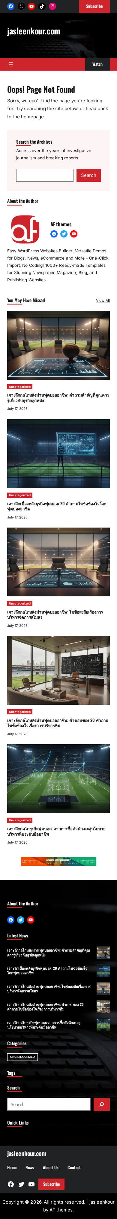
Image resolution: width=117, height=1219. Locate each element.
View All (103, 300)
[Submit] (102, 1104)
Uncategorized (20, 386)
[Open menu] (10, 64)
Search (88, 175)
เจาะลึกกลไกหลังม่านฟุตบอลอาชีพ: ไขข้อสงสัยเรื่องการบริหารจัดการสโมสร (55, 614)
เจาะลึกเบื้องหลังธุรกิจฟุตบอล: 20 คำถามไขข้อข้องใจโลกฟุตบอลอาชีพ (56, 506)
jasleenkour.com (33, 30)
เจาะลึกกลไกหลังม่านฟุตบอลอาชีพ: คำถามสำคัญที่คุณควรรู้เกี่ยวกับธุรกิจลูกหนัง (58, 397)
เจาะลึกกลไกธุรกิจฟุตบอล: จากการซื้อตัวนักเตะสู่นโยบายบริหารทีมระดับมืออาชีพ (56, 831)
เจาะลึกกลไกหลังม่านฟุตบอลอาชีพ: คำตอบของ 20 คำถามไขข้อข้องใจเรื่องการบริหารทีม (57, 723)
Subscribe (51, 1184)
